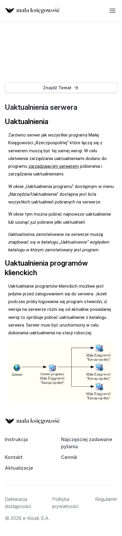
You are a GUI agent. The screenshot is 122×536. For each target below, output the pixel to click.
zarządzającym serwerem (53, 166)
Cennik (69, 457)
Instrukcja (16, 439)
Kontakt (14, 457)
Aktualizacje (19, 468)
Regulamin (106, 499)
